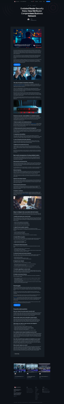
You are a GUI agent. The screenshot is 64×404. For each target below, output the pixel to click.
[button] (32, 1)
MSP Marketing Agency (35, 402)
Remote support (37, 393)
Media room (36, 397)
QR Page (36, 398)
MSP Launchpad (40, 402)
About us (36, 388)
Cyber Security (34, 5)
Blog (44, 1)
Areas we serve (37, 394)
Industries (36, 1)
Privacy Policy (15, 402)
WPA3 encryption (33, 123)
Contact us (36, 395)
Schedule (36, 396)
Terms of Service (20, 402)
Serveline (15, 297)
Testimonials (36, 389)
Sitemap (36, 399)
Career (36, 391)
